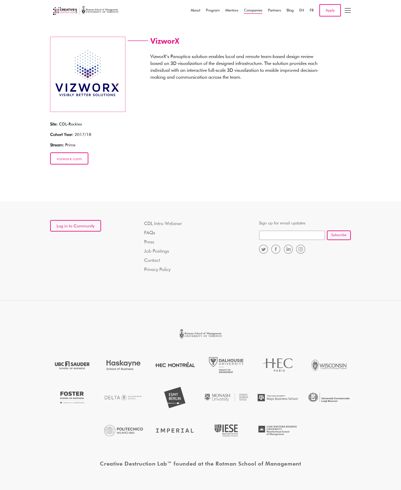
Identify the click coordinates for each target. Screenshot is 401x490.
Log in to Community (76, 226)
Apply (330, 10)
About (195, 10)
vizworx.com (69, 159)
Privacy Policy (157, 269)
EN (301, 10)
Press (149, 242)
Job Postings (156, 251)
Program (213, 10)
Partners (274, 10)
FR (312, 10)
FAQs (149, 233)
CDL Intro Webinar (163, 224)
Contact (152, 260)
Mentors (231, 10)
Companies (253, 10)
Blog (290, 10)
